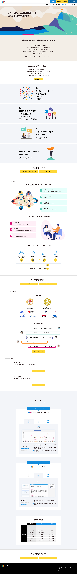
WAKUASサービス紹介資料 (61, 1)
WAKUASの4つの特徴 (56, 4)
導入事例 (60, 567)
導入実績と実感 (63, 4)
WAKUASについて (48, 4)
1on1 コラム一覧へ (36, 385)
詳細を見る (37, 79)
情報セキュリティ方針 (49, 570)
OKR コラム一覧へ (37, 371)
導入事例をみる (37, 351)
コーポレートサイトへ (68, 567)
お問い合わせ (53, 1)
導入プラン (73, 4)
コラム (69, 4)
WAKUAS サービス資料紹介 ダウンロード (29, 171)
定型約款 (69, 570)
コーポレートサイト (72, 1)
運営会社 (73, 570)
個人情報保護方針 (55, 570)
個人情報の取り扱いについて (63, 570)
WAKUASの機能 (61, 566)
